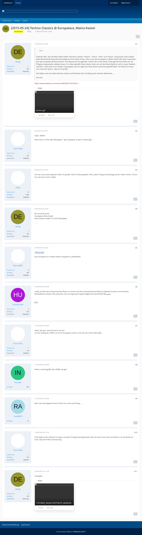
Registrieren (125, 3)
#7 (136, 326)
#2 (136, 131)
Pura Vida (40, 252)
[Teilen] (138, 36)
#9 (136, 398)
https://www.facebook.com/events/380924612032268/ (56, 83)
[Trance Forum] (71, 12)
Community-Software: (71, 531)
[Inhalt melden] (135, 121)
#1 (136, 44)
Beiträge (9, 69)
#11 (135, 471)
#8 (136, 365)
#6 (136, 287)
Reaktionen (10, 66)
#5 (136, 248)
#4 (136, 209)
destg (29, 31)
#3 (136, 170)
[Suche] (136, 3)
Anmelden (114, 3)
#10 (135, 432)
